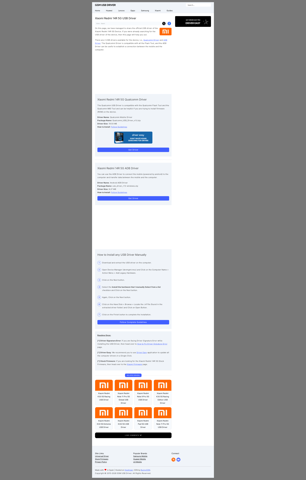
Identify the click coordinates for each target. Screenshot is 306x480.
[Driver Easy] (193, 24)
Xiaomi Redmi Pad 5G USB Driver (143, 424)
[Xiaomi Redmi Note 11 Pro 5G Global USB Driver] (123, 390)
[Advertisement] (133, 72)
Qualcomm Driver (151, 40)
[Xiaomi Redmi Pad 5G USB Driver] (143, 417)
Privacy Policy (101, 462)
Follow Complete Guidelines (133, 322)
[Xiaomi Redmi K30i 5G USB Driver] (123, 417)
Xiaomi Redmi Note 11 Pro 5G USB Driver (162, 424)
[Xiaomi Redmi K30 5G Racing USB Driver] (104, 390)
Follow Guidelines (119, 127)
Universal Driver (102, 456)
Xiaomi (103, 23)
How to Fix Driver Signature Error (152, 344)
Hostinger (129, 470)
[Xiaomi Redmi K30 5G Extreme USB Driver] (104, 417)
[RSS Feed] (173, 461)
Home (98, 23)
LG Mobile (137, 462)
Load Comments (132, 435)
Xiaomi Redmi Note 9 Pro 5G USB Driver (143, 396)
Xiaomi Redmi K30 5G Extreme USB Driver (104, 424)
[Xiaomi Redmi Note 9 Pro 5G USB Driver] (143, 390)
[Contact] (178, 461)
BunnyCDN (145, 470)
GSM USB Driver (105, 5)
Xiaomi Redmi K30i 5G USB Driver (123, 424)
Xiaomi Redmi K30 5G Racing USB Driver (104, 396)
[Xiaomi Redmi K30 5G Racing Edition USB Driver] (162, 390)
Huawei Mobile (139, 459)
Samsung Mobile (140, 456)
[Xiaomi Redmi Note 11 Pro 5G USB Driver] (162, 417)
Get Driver (133, 150)
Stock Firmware (101, 459)
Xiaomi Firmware (134, 364)
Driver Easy (142, 352)
